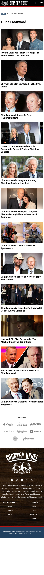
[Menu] (41, 3)
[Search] (36, 3)
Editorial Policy (13, 533)
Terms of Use (31, 533)
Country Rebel (10, 503)
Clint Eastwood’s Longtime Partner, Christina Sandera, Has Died (18, 181)
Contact (34, 511)
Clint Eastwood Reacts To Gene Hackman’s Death (16, 116)
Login (34, 519)
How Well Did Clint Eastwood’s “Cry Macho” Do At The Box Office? (18, 340)
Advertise (33, 514)
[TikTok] (17, 479)
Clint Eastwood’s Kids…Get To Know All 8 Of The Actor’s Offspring (21, 309)
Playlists (10, 514)
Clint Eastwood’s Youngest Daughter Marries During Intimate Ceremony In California (19, 214)
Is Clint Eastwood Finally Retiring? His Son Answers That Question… (20, 54)
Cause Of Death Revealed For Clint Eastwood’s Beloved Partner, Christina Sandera (20, 149)
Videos (10, 511)
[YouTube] (22, 479)
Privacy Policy (22, 533)
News (10, 507)
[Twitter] (31, 479)
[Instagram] (26, 479)
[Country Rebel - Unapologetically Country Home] (14, 3)
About (34, 507)
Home (3, 13)
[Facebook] (12, 479)
